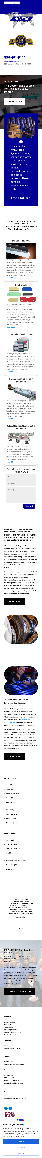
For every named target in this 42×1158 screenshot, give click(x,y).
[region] (21, 1139)
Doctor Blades (9, 1022)
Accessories (8, 1027)
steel (29, 709)
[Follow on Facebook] (6, 11)
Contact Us (8, 1062)
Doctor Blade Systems (12, 1032)
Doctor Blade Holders (12, 1035)
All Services (8, 1046)
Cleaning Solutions (11, 1030)
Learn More (14, 101)
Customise (21, 1147)
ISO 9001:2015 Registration (14, 1064)
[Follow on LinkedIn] (10, 11)
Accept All (21, 1142)
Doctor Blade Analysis (12, 1048)
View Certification (19, 991)
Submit (29, 506)
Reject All (21, 1153)
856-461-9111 (15, 57)
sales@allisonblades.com (13, 61)
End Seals (8, 1024)
